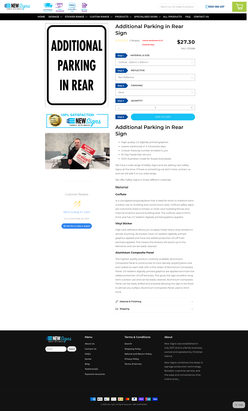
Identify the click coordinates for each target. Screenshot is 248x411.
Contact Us (90, 349)
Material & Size (140, 55)
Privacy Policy (132, 359)
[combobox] (178, 7)
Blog (87, 364)
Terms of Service (133, 364)
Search (128, 343)
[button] (55, 17)
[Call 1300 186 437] (215, 7)
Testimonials (91, 369)
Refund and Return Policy (138, 354)
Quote (88, 359)
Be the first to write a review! (77, 226)
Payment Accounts (95, 374)
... (178, 379)
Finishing (137, 85)
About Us (89, 343)
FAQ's (88, 354)
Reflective (138, 70)
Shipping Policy (133, 349)
